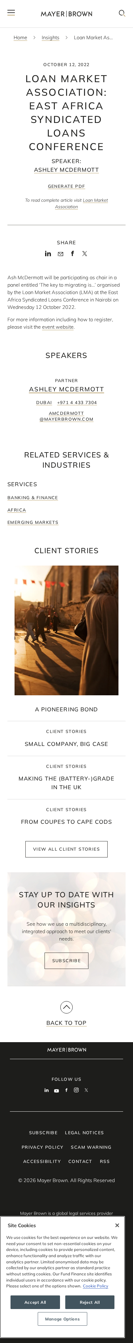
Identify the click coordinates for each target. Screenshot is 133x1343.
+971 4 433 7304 (77, 402)
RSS (105, 1161)
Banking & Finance (32, 497)
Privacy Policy (43, 1147)
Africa (16, 510)
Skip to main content (30, 4)
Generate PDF (66, 186)
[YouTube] (56, 1091)
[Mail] (60, 254)
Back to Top (66, 1022)
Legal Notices (84, 1132)
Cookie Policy (95, 1285)
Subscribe (66, 960)
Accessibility (42, 1161)
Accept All (35, 1302)
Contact (80, 1161)
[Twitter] (84, 255)
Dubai (44, 402)
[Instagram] (76, 1091)
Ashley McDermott (66, 169)
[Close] (117, 1225)
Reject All (90, 1302)
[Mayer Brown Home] (66, 14)
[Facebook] (72, 255)
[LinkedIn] (48, 255)
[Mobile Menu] (11, 14)
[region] (62, 1277)
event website (58, 327)
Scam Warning (91, 1147)
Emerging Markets (32, 522)
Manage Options (62, 1318)
